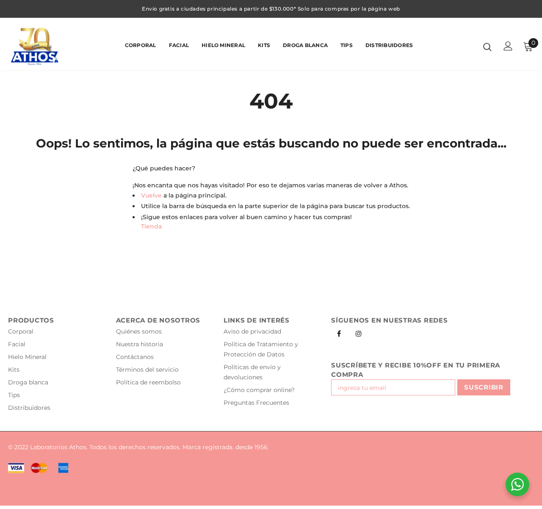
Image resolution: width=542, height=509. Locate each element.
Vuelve (151, 195)
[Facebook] (338, 333)
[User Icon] (508, 46)
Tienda (151, 226)
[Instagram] (358, 333)
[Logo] (37, 46)
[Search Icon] (487, 46)
